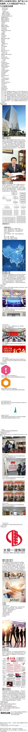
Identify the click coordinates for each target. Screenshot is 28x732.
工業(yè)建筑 (4, 35)
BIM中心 (3, 76)
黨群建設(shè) (5, 43)
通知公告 (3, 24)
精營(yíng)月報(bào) (5, 58)
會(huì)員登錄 (5, 9)
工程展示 (4, 31)
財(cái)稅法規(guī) (5, 79)
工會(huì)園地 (4, 46)
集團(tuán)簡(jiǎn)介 (6, 13)
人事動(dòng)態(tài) (5, 63)
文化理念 (3, 55)
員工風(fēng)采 (4, 57)
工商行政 (3, 84)
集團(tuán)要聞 (4, 25)
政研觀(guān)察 (4, 88)
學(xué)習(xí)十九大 (5, 50)
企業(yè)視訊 (4, 27)
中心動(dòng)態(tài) (5, 70)
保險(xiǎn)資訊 (4, 65)
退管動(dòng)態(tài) (5, 66)
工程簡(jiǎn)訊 (4, 29)
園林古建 (3, 39)
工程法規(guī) (4, 83)
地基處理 (3, 42)
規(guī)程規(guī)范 (5, 75)
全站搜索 (3, 102)
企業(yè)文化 (4, 53)
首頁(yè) (4, 10)
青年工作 (3, 47)
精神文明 (3, 49)
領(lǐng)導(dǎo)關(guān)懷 (6, 16)
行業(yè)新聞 (4, 90)
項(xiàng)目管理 (4, 71)
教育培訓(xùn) (4, 62)
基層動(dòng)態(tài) (5, 26)
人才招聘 (3, 61)
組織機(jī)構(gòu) (4, 17)
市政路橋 (3, 37)
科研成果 (3, 74)
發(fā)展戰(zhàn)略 (5, 21)
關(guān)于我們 (3, 722)
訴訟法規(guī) (4, 87)
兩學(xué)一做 (4, 51)
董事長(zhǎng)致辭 (6, 14)
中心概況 (3, 68)
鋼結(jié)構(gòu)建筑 (5, 38)
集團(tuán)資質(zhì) (5, 18)
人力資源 (4, 59)
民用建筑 (3, 34)
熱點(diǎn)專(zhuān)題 (6, 30)
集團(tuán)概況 (6, 12)
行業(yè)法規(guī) (5, 78)
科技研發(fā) (3, 72)
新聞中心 (4, 22)
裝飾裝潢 (3, 41)
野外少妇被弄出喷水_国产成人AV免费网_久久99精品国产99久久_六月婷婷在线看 (14, 3)
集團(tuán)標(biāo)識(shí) (6, 54)
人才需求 (9, 722)
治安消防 (3, 80)
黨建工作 (3, 45)
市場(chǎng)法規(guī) (5, 82)
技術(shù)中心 (5, 67)
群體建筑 (3, 33)
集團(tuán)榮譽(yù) (5, 20)
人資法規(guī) (4, 86)
